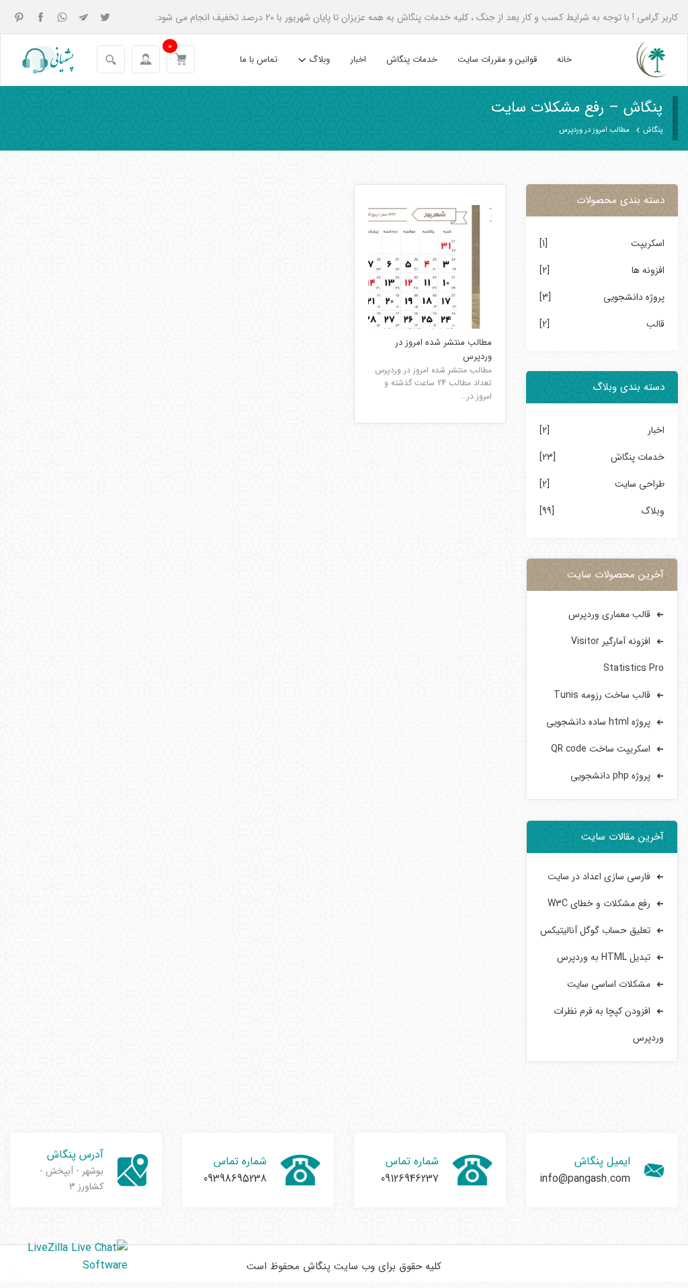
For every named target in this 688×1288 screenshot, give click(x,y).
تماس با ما (258, 59)
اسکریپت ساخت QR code (600, 748)
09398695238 (235, 1178)
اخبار (358, 59)
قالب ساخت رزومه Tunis (602, 695)
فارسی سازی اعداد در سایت (599, 876)
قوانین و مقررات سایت (497, 59)
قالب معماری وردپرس (609, 614)
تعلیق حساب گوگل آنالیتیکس (595, 930)
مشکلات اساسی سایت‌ (608, 984)
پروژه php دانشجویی (610, 775)
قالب (655, 324)
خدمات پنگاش (411, 59)
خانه (564, 59)
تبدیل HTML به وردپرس (603, 957)
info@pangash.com (585, 1178)
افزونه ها (648, 270)
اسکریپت (647, 243)
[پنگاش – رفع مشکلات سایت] (640, 59)
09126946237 (410, 1178)
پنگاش (652, 130)
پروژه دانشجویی (633, 297)
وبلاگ (319, 59)
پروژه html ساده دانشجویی (598, 722)
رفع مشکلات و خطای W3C (599, 903)
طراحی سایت (639, 484)
